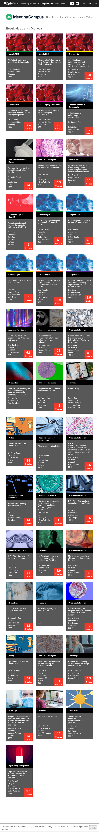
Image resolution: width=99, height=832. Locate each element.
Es (90, 3)
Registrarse (52, 17)
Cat (83, 3)
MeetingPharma (28, 3)
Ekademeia (60, 3)
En (96, 3)
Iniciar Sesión (67, 17)
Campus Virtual (84, 17)
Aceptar (93, 828)
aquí (9, 829)
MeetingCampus (45, 3)
